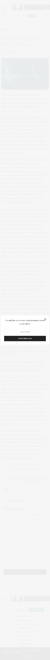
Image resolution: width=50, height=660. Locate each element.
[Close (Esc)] (45, 319)
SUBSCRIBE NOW (25, 338)
